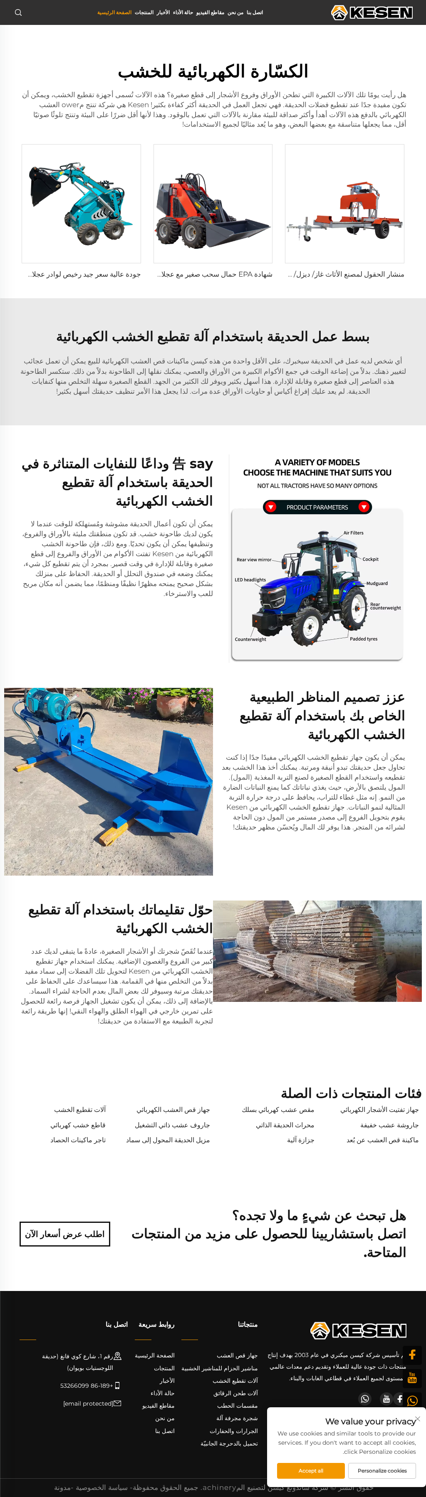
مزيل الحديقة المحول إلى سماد (168, 1140)
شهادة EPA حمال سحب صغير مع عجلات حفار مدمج (197, 274)
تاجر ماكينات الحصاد (78, 1140)
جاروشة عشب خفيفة (389, 1125)
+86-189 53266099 (86, 1385)
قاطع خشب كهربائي (78, 1125)
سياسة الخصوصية (102, 1487)
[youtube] (386, 1399)
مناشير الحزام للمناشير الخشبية (219, 1368)
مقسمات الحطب (237, 1405)
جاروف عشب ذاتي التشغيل (172, 1125)
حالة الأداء (183, 12)
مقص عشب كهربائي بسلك (278, 1110)
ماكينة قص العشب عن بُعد (383, 1140)
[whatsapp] (365, 1399)
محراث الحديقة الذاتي (285, 1125)
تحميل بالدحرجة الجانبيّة (229, 1443)
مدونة (62, 1487)
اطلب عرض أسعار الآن (65, 1234)
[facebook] (399, 1399)
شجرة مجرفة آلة (237, 1418)
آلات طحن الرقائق (235, 1393)
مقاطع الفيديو (210, 12)
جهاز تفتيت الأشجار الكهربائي (379, 1110)
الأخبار (163, 12)
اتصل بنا (255, 12)
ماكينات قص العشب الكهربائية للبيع (137, 361)
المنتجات (144, 12)
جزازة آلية (301, 1140)
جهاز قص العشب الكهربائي (173, 1110)
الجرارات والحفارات (234, 1431)
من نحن (235, 12)
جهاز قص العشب (237, 1355)
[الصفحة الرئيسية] (372, 12)
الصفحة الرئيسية (114, 12)
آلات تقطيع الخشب (80, 1110)
